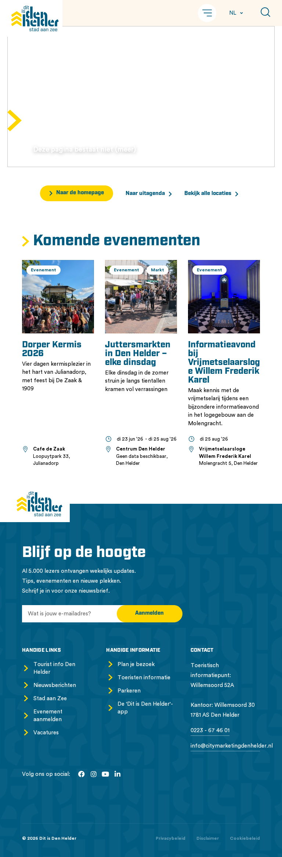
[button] (207, 13)
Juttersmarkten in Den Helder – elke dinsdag (137, 354)
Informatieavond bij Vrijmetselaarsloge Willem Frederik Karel (224, 363)
